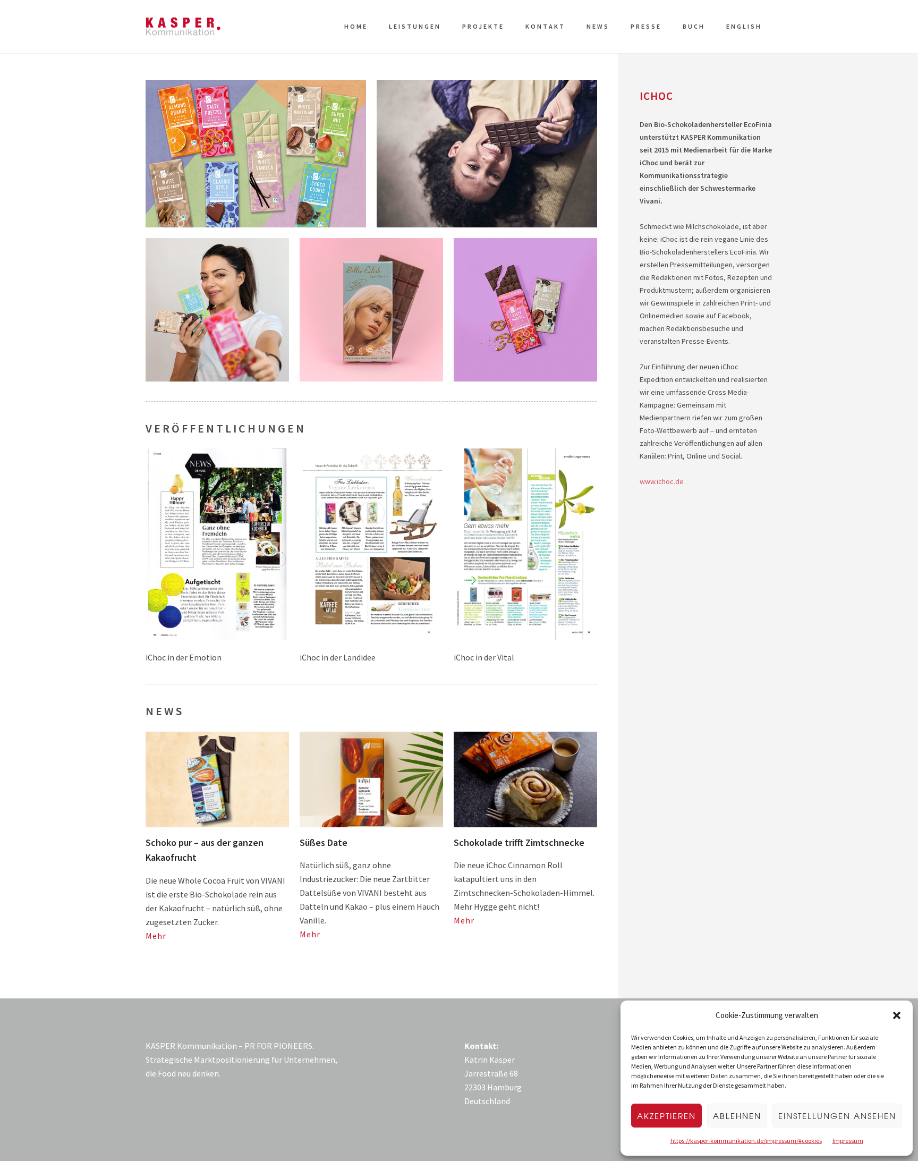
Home (356, 26)
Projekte (483, 26)
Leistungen (415, 26)
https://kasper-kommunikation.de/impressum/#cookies (746, 1141)
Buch (694, 26)
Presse (646, 26)
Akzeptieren (666, 1116)
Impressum (847, 1141)
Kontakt (545, 26)
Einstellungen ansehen (837, 1116)
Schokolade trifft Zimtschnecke (519, 842)
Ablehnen (737, 1116)
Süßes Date (323, 842)
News (597, 26)
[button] (896, 1015)
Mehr (156, 935)
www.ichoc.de (662, 481)
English (744, 26)
